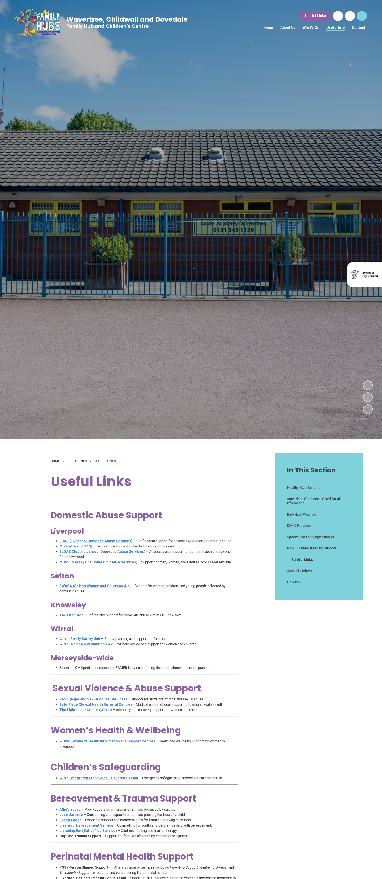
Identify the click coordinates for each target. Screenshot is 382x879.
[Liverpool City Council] (365, 274)
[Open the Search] (362, 16)
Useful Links (315, 16)
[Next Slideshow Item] (368, 385)
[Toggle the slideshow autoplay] (368, 409)
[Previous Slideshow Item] (368, 397)
